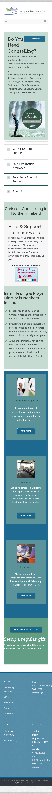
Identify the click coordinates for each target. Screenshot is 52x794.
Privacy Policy (10, 740)
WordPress (21, 783)
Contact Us (9, 708)
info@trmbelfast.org (42, 685)
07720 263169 (38, 752)
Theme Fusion (32, 783)
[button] (26, 151)
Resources (9, 702)
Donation (8, 713)
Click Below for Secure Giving (26, 265)
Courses (8, 696)
